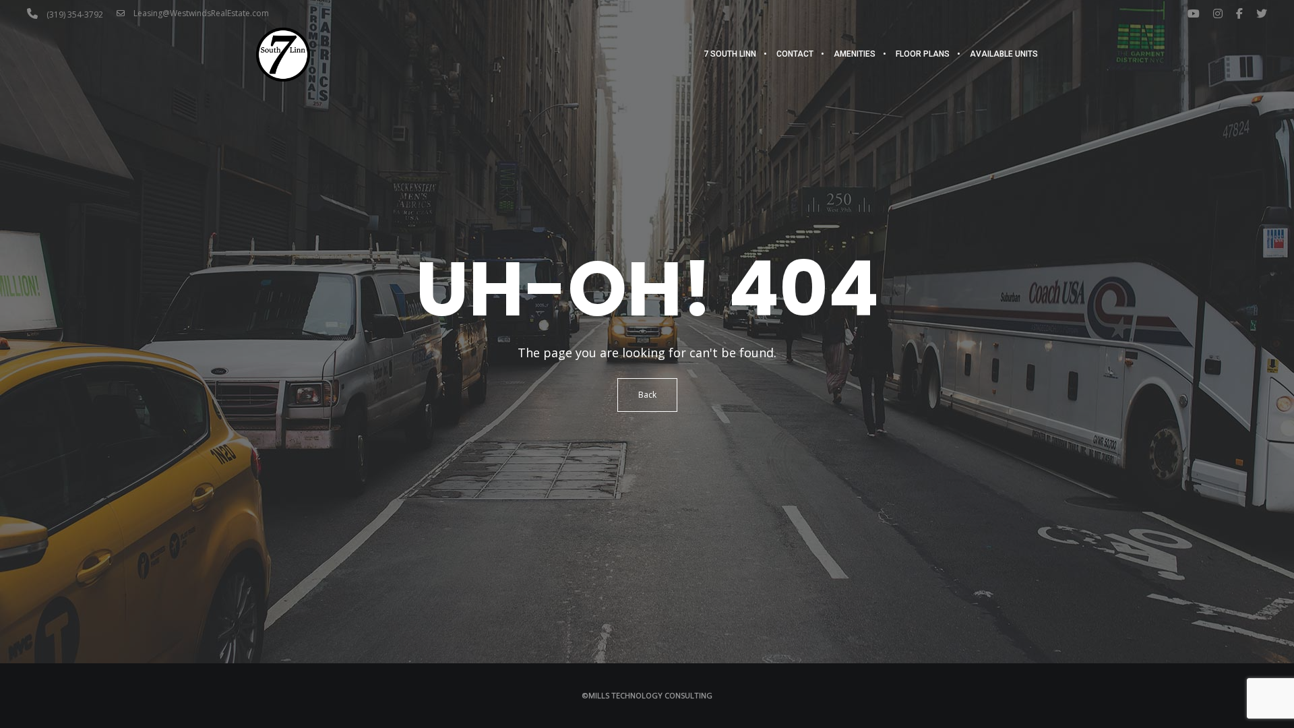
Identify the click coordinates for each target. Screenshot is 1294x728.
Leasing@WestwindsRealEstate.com (200, 13)
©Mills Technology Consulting (647, 695)
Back (647, 394)
